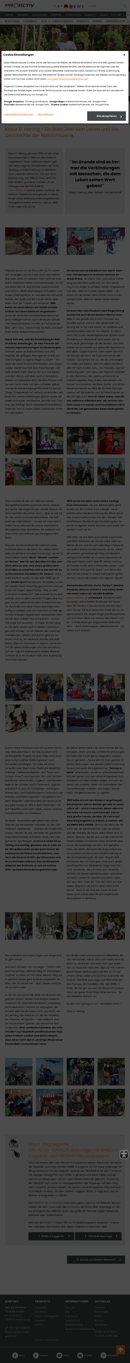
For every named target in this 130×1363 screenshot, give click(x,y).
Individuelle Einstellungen (18, 114)
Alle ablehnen (46, 114)
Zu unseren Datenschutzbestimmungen (67, 78)
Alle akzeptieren (106, 116)
